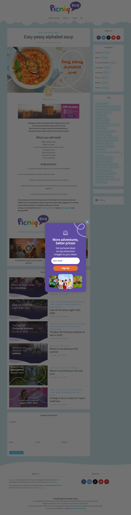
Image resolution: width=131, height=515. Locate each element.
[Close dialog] (87, 222)
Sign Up (65, 268)
